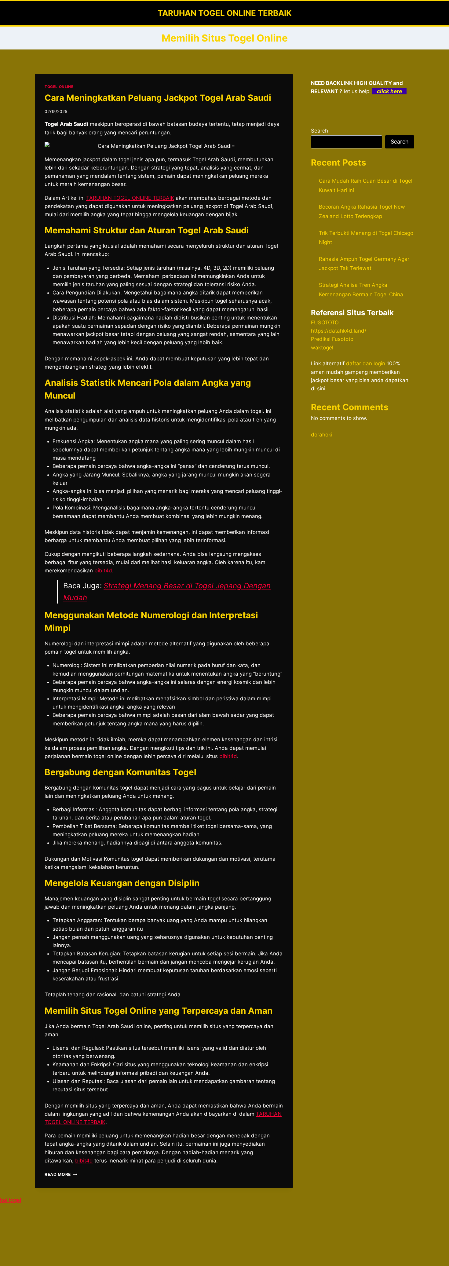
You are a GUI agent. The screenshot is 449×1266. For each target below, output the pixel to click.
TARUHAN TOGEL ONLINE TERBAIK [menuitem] (130, 198)
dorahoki (321, 435)
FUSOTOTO (325, 322)
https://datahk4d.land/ (338, 331)
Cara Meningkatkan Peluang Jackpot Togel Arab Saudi (158, 98)
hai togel (10, 1200)
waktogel (322, 348)
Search (319, 131)
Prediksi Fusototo (332, 339)
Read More (61, 1174)
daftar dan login (365, 363)
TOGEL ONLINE (59, 86)
